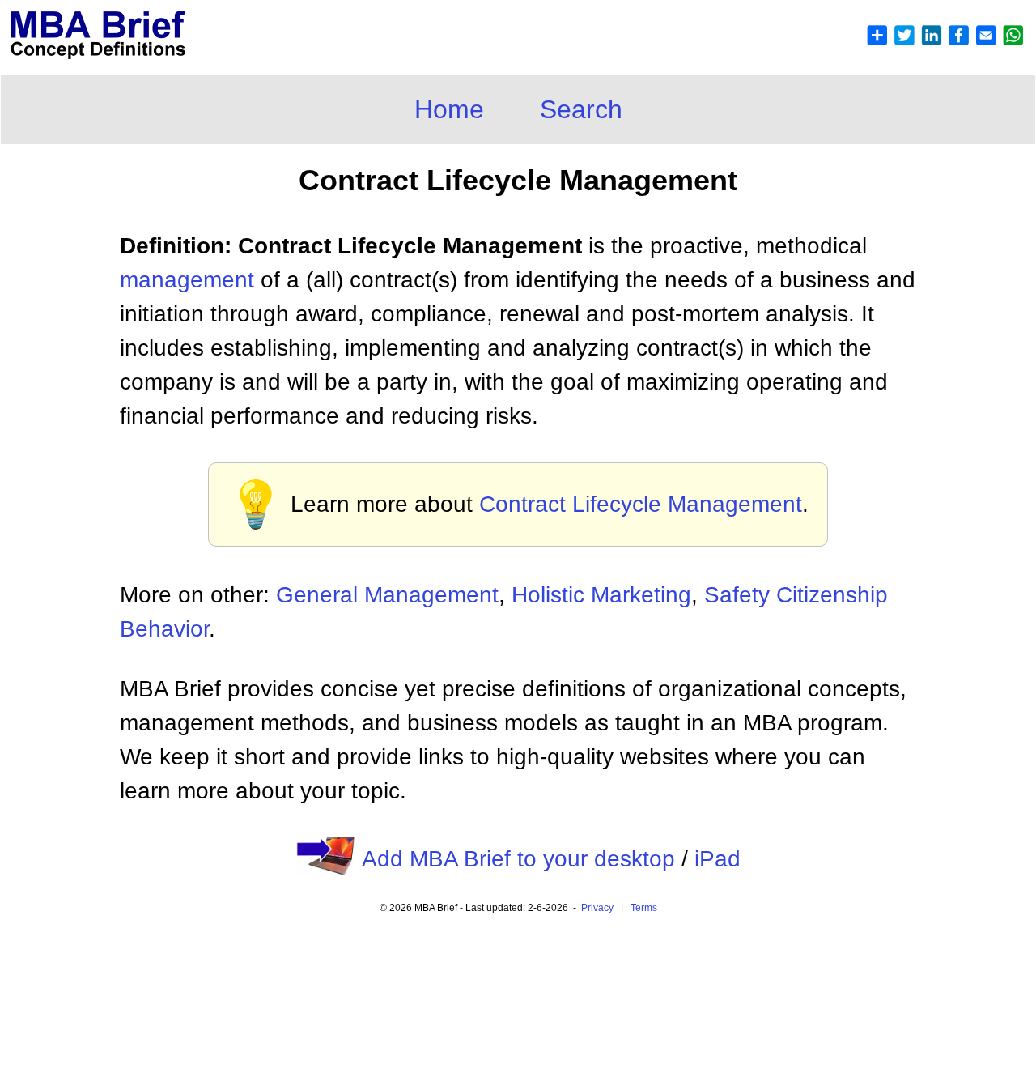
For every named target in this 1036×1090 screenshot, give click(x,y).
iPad (717, 858)
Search (581, 109)
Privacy (597, 907)
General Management (387, 594)
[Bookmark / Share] (944, 41)
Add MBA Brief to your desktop (518, 858)
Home (449, 109)
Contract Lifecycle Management (640, 504)
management (187, 279)
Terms (644, 907)
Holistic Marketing (601, 594)
